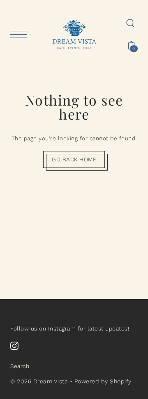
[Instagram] (14, 345)
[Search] (130, 23)
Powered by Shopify (103, 381)
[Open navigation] (20, 34)
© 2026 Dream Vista (39, 381)
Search (19, 366)
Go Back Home (74, 159)
